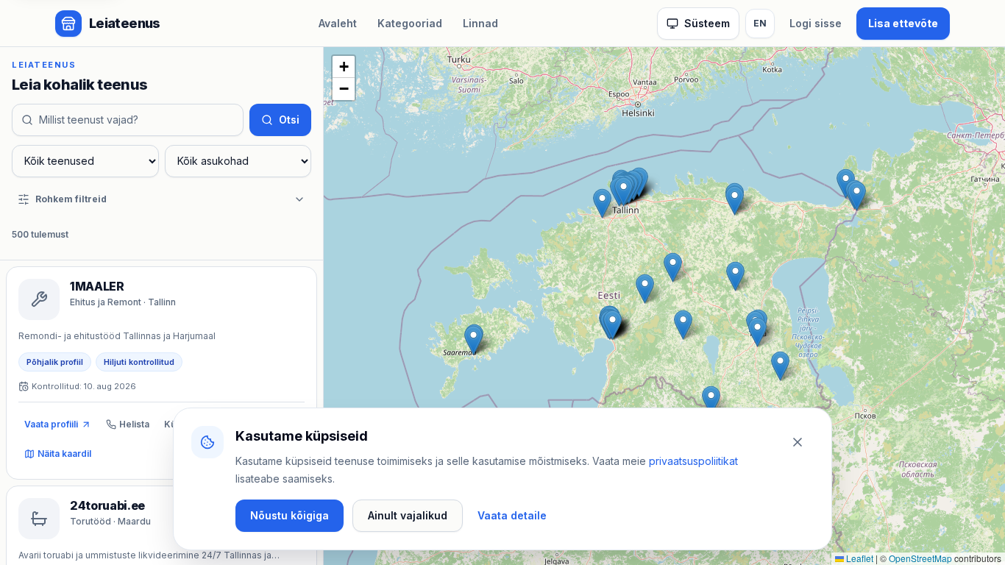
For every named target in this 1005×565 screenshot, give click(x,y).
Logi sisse (815, 23)
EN (760, 23)
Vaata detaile (512, 515)
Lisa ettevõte (903, 23)
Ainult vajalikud (407, 515)
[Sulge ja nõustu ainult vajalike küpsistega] (797, 442)
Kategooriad (409, 23)
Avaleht (338, 23)
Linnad (480, 23)
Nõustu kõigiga (289, 515)
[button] (602, 203)
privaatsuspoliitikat (693, 461)
